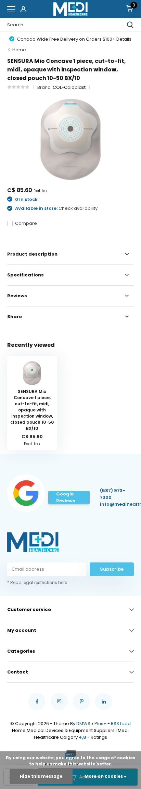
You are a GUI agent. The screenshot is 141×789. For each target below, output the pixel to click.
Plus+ (100, 723)
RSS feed (121, 723)
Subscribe (112, 569)
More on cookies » (105, 776)
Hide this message (41, 776)
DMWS (83, 723)
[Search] (130, 25)
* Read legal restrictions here (37, 582)
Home (19, 49)
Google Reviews (65, 497)
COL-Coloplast (69, 87)
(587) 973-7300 (112, 494)
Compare (26, 223)
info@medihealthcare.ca (115, 504)
